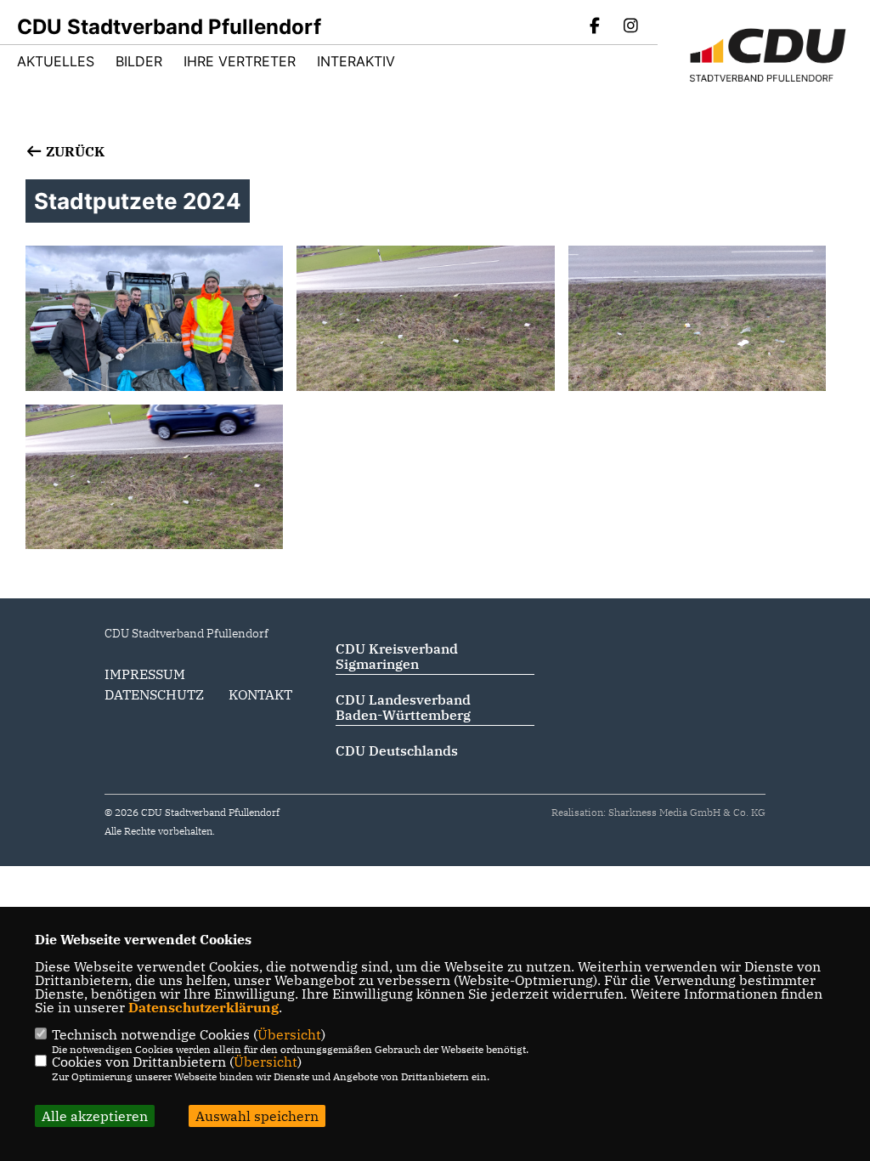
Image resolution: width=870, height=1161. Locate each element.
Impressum (145, 673)
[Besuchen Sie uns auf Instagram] (630, 27)
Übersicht (289, 1034)
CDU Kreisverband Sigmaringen (397, 656)
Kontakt (260, 694)
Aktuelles (55, 61)
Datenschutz (154, 694)
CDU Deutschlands (397, 750)
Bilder (139, 61)
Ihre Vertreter (240, 61)
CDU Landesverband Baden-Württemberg (403, 707)
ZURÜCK (73, 151)
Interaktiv (356, 61)
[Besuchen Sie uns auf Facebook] (595, 27)
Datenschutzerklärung (203, 1007)
